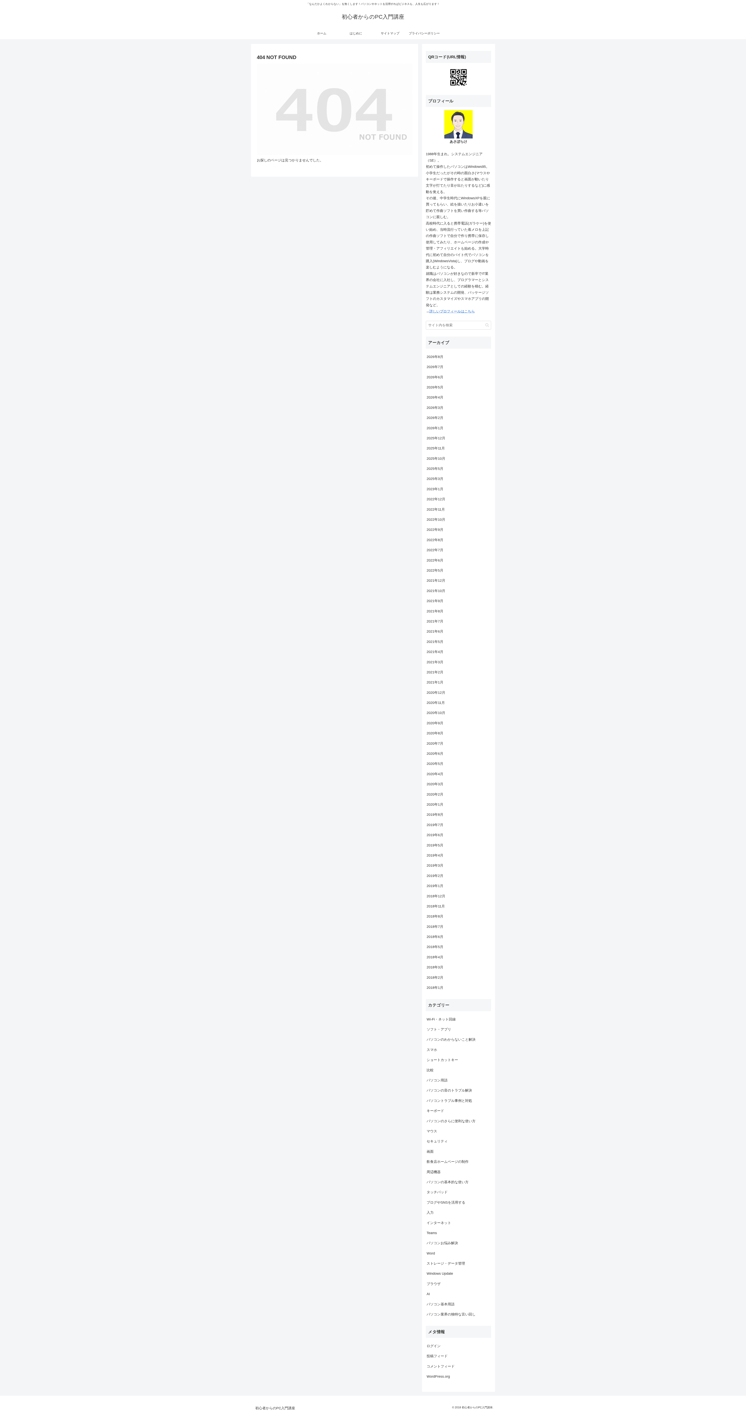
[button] (487, 325)
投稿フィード (437, 1356)
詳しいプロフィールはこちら (452, 311)
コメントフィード (441, 1366)
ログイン (434, 1346)
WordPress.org (438, 1376)
